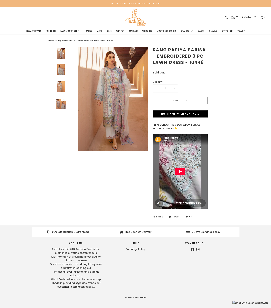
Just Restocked (166, 30)
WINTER (120, 30)
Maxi (99, 30)
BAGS (201, 30)
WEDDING (147, 30)
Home (51, 40)
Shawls (212, 30)
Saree (88, 30)
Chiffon (51, 30)
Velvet (241, 30)
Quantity (157, 81)
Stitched (227, 30)
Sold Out (180, 100)
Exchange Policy (135, 249)
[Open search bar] (226, 17)
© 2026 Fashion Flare (135, 297)
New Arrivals (34, 30)
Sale (109, 30)
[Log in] (255, 17)
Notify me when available (180, 113)
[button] (61, 111)
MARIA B (133, 30)
